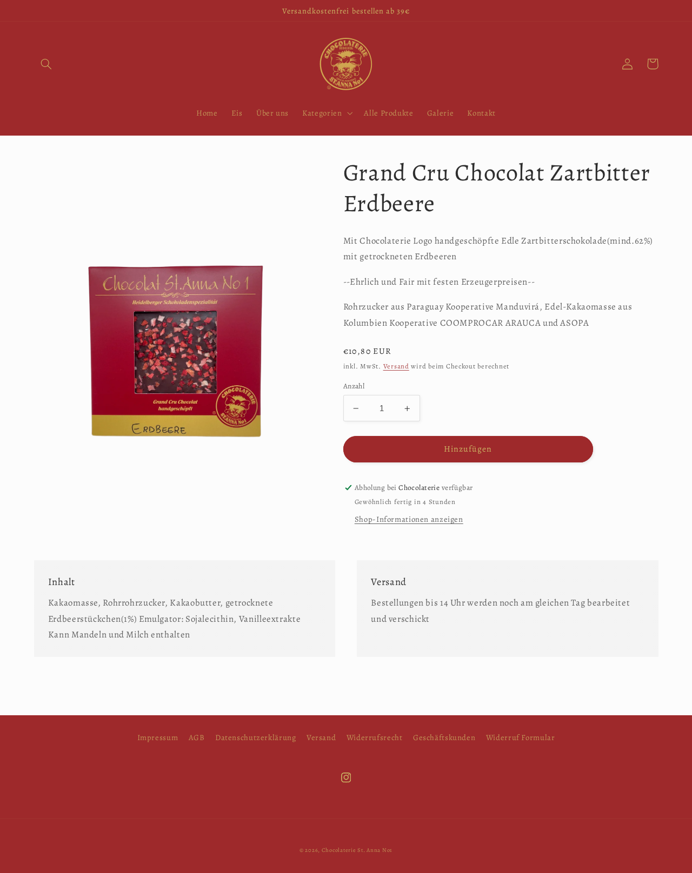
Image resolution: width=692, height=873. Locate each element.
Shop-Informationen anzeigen (409, 519)
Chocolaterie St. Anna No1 (357, 850)
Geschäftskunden (444, 737)
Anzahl (354, 386)
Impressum (157, 737)
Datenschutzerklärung (255, 737)
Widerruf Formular (520, 737)
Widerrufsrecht (375, 737)
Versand (396, 366)
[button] (46, 63)
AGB (197, 737)
